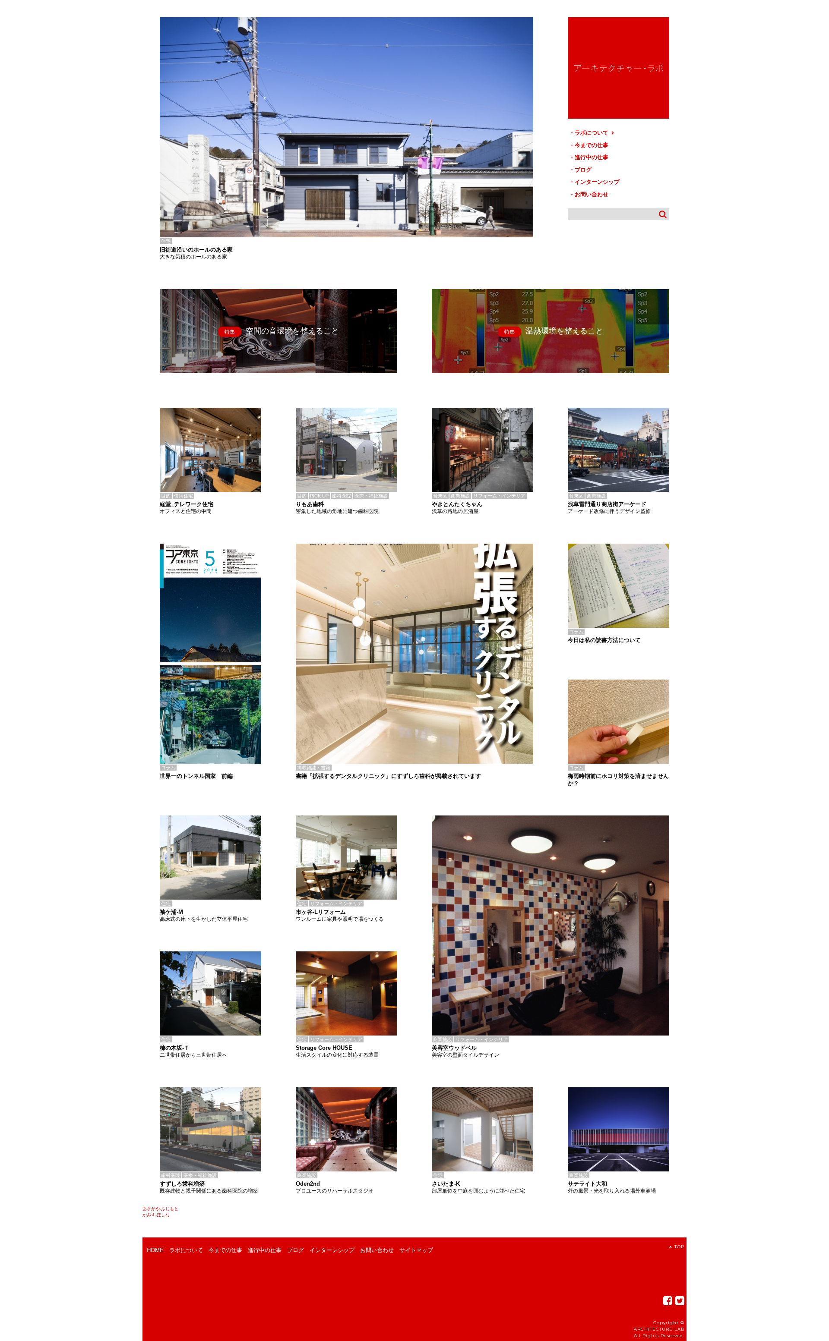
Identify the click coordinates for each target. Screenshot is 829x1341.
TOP (679, 1247)
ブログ (583, 170)
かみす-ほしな (156, 1214)
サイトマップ (416, 1250)
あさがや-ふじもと (160, 1208)
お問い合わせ (591, 194)
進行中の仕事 (591, 157)
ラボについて (592, 132)
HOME (155, 1250)
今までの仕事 (591, 145)
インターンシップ (597, 182)
